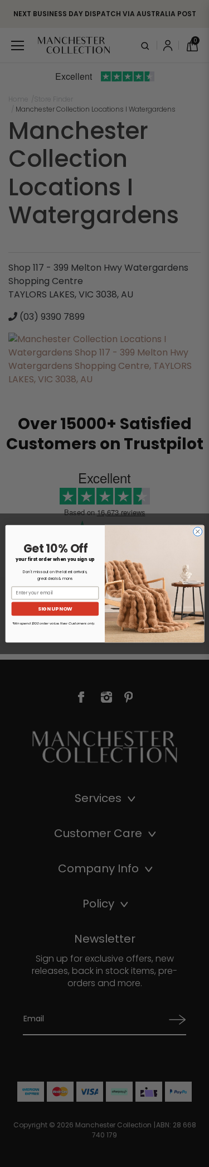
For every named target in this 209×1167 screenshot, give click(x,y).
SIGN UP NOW (54, 608)
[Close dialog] (197, 531)
